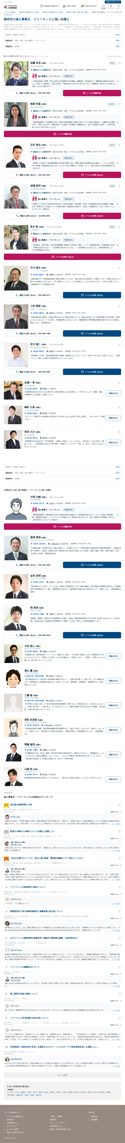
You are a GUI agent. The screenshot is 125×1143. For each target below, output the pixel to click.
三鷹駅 (51, 614)
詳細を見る (113, 393)
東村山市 (76, 1092)
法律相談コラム (13, 1123)
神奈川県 (30, 676)
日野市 (70, 1092)
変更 (118, 35)
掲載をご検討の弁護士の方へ (61, 1129)
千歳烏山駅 (55, 544)
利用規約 (53, 1120)
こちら (46, 56)
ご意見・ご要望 (56, 1116)
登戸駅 (51, 676)
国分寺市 (84, 1092)
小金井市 (58, 1092)
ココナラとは (12, 1126)
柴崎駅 (51, 275)
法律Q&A (10, 1120)
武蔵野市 (23, 1092)
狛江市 (41, 503)
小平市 (64, 1092)
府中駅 (51, 582)
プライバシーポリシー (58, 1123)
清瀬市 (108, 1092)
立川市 (17, 1092)
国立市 (90, 1092)
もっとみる (62, 1075)
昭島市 (40, 1092)
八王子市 (10, 1092)
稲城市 (35, 651)
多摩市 (27, 1095)
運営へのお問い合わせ (15, 1132)
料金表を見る (69, 76)
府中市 (41, 582)
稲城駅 (44, 651)
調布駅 (51, 313)
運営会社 (94, 1116)
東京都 (35, 275)
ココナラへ (9, 2)
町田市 (52, 1092)
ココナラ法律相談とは (15, 1116)
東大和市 (102, 1092)
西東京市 (39, 1095)
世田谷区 (42, 544)
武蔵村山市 (19, 1095)
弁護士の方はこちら (113, 2)
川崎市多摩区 (39, 676)
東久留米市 (11, 1095)
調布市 (35, 70)
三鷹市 (41, 614)
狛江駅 (51, 503)
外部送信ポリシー (56, 1126)
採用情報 (94, 1120)
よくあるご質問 (13, 1129)
